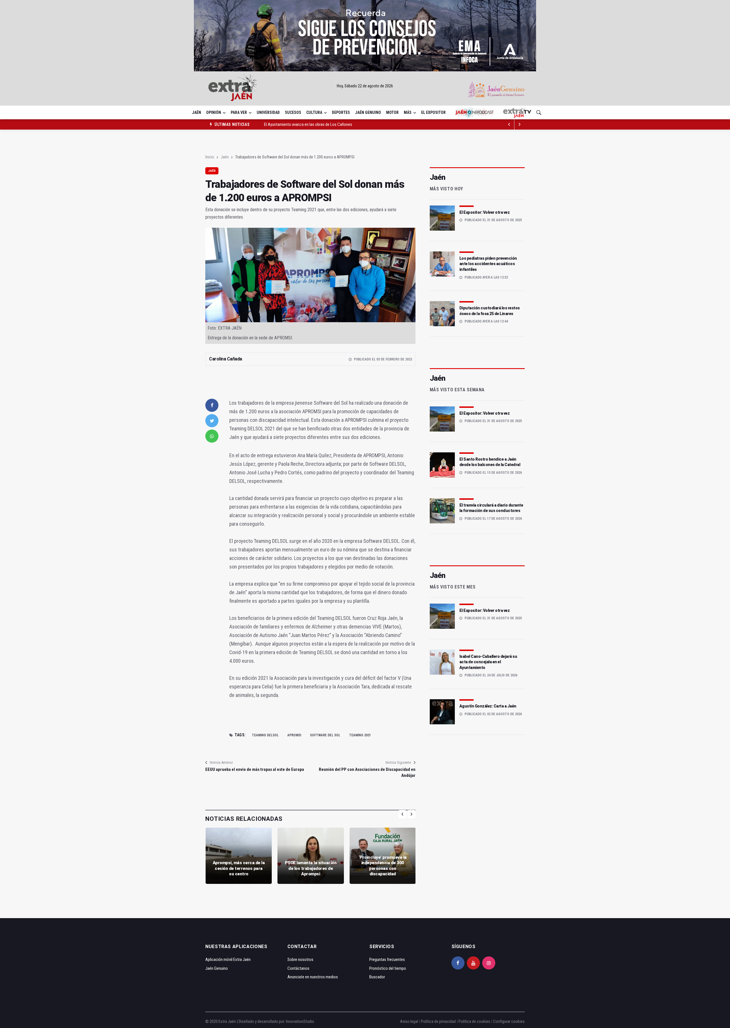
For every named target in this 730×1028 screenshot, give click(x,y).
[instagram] (488, 962)
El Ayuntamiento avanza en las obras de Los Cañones (308, 124)
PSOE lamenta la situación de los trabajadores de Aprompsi (311, 868)
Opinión (213, 112)
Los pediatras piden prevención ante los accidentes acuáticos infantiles (488, 264)
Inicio (209, 157)
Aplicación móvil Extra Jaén (228, 959)
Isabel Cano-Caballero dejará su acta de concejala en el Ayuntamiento (488, 662)
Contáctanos (298, 968)
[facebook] (211, 405)
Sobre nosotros (300, 959)
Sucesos (293, 112)
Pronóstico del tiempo (387, 968)
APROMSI (294, 735)
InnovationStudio (300, 1021)
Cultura (314, 112)
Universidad (268, 112)
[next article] (509, 124)
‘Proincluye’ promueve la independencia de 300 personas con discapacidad (383, 866)
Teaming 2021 (360, 735)
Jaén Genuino (368, 112)
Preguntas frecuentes (387, 959)
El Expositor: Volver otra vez (484, 212)
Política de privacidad (438, 1021)
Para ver (239, 112)
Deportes (341, 112)
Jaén (196, 112)
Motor (392, 112)
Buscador (377, 976)
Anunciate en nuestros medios (312, 976)
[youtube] (473, 962)
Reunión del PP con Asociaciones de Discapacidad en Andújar (367, 772)
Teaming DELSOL (265, 735)
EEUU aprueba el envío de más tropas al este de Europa (254, 769)
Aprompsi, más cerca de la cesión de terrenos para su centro (239, 868)
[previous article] (519, 124)
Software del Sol (325, 735)
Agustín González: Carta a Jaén (487, 706)
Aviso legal (409, 1021)
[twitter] (211, 420)
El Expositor (433, 112)
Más (407, 112)
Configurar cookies (509, 1021)
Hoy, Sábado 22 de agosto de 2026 (365, 86)
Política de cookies (474, 1021)
